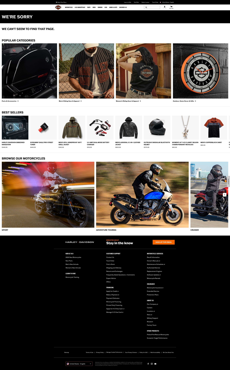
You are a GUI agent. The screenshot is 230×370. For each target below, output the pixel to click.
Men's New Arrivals (72, 264)
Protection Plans (152, 295)
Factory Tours (151, 325)
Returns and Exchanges (114, 271)
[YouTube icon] (155, 364)
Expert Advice (111, 278)
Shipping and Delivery (113, 268)
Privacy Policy (100, 352)
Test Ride (136, 2)
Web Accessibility (155, 352)
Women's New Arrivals (73, 268)
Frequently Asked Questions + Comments (120, 275)
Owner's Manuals (153, 261)
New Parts (69, 261)
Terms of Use (89, 352)
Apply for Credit (111, 291)
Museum (150, 322)
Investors (150, 311)
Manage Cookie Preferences (114, 352)
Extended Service (153, 291)
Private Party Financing (114, 305)
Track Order (155, 2)
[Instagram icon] (152, 364)
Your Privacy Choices (131, 352)
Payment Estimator (112, 298)
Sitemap (66, 352)
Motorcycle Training (72, 277)
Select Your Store (61, 2)
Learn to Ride (127, 2)
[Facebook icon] (148, 364)
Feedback (228, 181)
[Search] (152, 7)
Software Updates (153, 275)
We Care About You (168, 352)
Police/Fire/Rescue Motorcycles (158, 334)
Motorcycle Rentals (153, 278)
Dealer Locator (145, 2)
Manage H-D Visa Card (114, 312)
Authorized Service (153, 268)
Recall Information (153, 257)
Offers (108, 282)
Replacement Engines (154, 271)
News (149, 315)
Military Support (152, 318)
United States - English (168, 2)
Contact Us (110, 257)
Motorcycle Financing (113, 302)
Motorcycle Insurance (154, 288)
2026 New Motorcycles (73, 257)
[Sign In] (164, 7)
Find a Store (110, 264)
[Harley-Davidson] (84, 242)
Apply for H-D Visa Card (114, 309)
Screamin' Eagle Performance (157, 338)
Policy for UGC (144, 352)
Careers (149, 308)
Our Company (152, 304)
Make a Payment (112, 295)
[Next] (226, 132)
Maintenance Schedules (155, 264)
